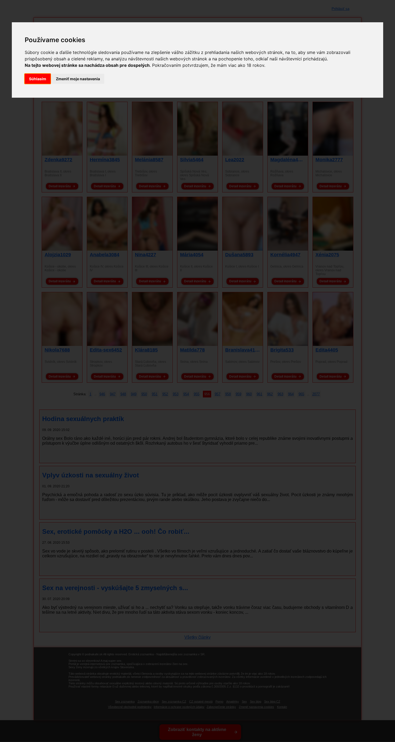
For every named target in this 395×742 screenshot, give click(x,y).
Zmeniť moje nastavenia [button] (78, 78)
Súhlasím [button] (37, 78)
